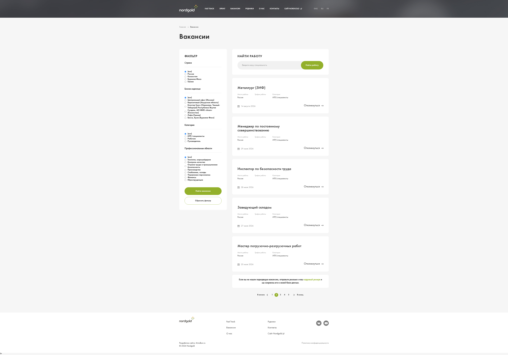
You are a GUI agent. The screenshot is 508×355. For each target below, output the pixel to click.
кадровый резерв (312, 280)
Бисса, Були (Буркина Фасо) (201, 118)
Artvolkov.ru (200, 343)
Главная (182, 27)
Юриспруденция (195, 180)
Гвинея (191, 82)
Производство (194, 170)
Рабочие (192, 139)
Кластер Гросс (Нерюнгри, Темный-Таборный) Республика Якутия (204, 106)
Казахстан (192, 77)
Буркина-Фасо (194, 79)
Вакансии (235, 9)
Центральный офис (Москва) (201, 100)
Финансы (192, 177)
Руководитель (194, 141)
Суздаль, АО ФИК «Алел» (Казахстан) (200, 111)
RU (322, 9)
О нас (261, 9)
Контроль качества (196, 162)
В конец (300, 295)
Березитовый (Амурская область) (203, 103)
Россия (191, 74)
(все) (190, 72)
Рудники (249, 9)
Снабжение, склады (197, 172)
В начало (261, 295)
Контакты (274, 9)
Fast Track (209, 9)
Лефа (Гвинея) (194, 115)
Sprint (222, 9)
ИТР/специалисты (196, 136)
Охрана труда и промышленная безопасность (202, 166)
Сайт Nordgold (291, 9)
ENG (316, 9)
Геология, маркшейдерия (199, 160)
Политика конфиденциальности (315, 343)
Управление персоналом (199, 175)
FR (328, 9)
